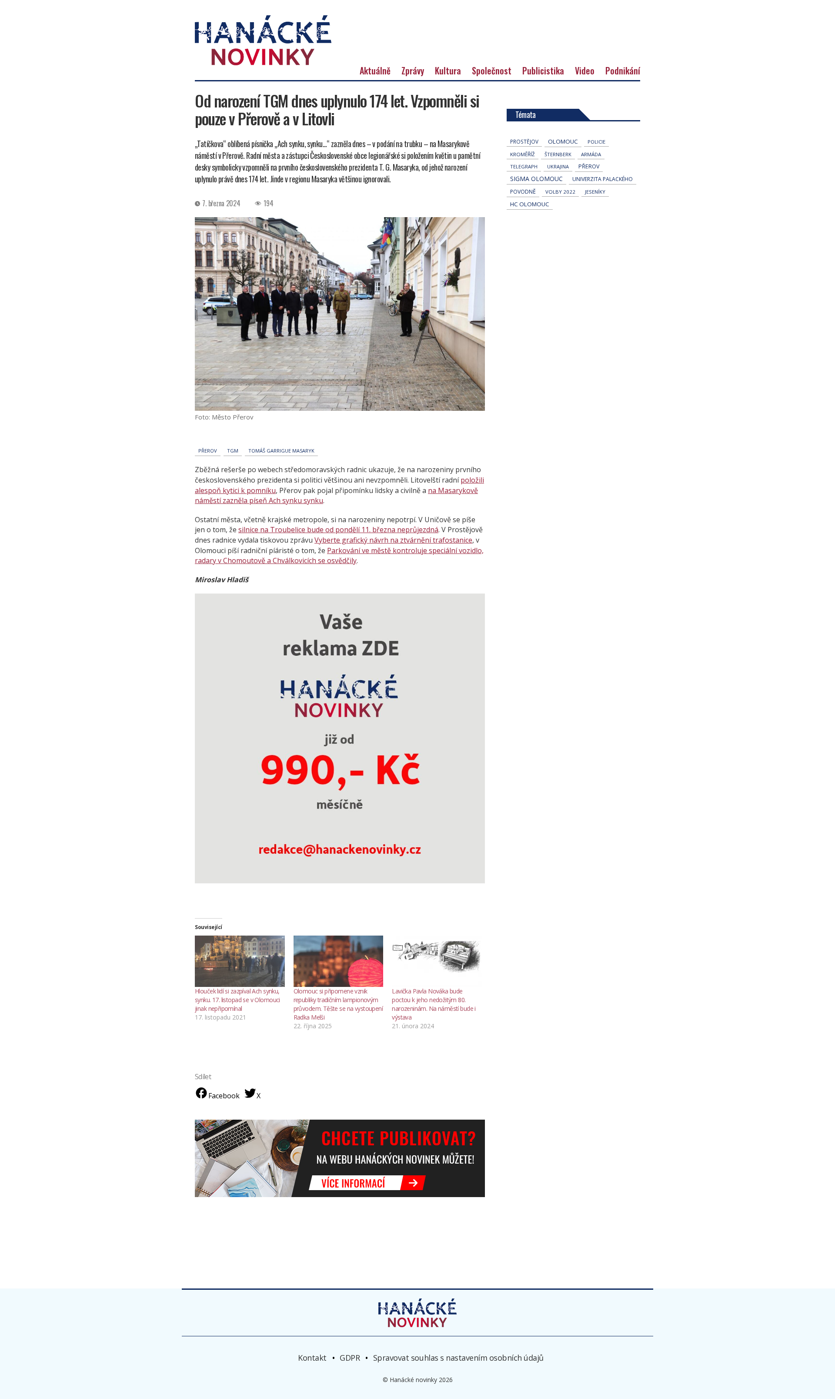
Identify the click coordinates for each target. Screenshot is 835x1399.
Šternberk (557, 154)
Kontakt (312, 1357)
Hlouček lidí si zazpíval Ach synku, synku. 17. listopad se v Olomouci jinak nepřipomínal (237, 1000)
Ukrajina (558, 166)
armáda (591, 154)
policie (596, 141)
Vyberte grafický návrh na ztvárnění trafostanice (393, 540)
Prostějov (524, 141)
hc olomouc (529, 204)
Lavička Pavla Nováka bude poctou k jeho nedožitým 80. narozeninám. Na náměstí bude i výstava (434, 1004)
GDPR (350, 1357)
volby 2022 (560, 191)
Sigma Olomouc (536, 178)
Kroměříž (522, 154)
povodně (523, 191)
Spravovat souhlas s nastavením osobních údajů (458, 1357)
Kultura (448, 70)
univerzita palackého (602, 179)
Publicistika (543, 70)
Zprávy (412, 70)
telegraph (524, 166)
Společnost (491, 70)
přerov (207, 450)
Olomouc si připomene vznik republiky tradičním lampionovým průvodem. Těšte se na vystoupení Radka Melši (338, 1004)
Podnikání (622, 70)
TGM (232, 450)
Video (585, 70)
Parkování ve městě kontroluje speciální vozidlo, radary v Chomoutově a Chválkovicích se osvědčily (339, 556)
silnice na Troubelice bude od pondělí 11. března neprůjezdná (338, 529)
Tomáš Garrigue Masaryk (281, 450)
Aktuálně (375, 70)
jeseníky (595, 191)
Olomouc (563, 141)
